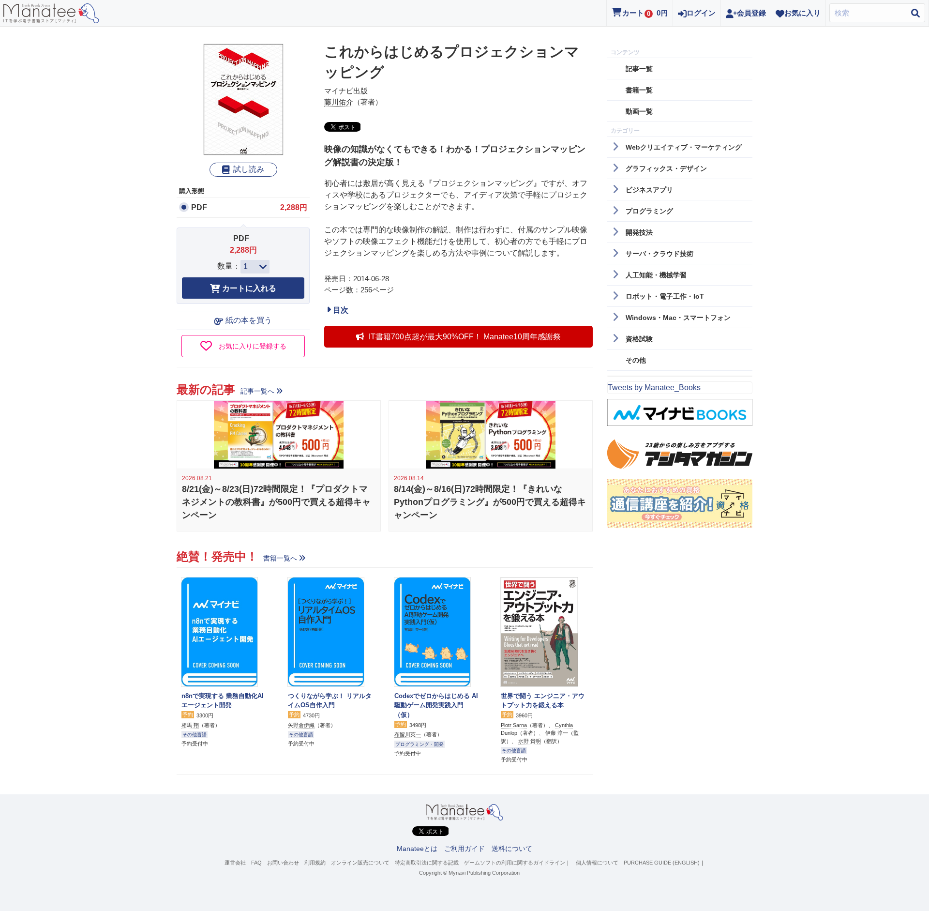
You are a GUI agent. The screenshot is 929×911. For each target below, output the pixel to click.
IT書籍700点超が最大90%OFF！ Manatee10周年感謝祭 (465, 337)
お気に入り (802, 13)
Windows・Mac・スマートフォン (678, 317)
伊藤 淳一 (556, 733)
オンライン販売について (360, 862)
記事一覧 (639, 69)
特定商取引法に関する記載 (427, 862)
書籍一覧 (639, 90)
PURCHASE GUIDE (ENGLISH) (662, 862)
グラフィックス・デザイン (666, 168)
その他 (636, 360)
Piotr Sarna (514, 725)
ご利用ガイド (464, 848)
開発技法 (639, 232)
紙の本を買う (248, 320)
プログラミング (649, 211)
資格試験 (639, 339)
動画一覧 (639, 111)
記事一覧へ (257, 391)
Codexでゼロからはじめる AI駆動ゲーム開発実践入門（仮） (436, 705)
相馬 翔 (190, 725)
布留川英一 (407, 734)
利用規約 (315, 862)
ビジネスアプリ (649, 190)
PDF (199, 207)
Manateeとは (417, 848)
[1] (255, 266)
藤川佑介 (338, 102)
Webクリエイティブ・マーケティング (684, 147)
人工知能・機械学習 (656, 275)
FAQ (256, 862)
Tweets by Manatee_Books (654, 387)
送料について (512, 848)
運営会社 (235, 862)
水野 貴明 (529, 741)
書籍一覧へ (280, 558)
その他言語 (194, 734)
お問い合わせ (283, 862)
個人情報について (597, 862)
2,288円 (293, 207)
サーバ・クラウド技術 (659, 254)
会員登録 (751, 13)
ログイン (701, 13)
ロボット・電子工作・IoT (665, 296)
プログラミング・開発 (419, 744)
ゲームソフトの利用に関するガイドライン (514, 862)
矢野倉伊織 (301, 725)
